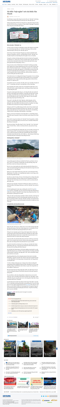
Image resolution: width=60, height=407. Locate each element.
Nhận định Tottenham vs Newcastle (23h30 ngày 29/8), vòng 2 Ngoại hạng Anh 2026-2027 (49, 368)
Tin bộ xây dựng (55, 2)
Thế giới (44, 4)
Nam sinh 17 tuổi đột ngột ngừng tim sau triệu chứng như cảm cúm (13, 373)
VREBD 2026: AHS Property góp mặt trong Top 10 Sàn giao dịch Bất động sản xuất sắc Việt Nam (50, 387)
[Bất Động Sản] (46, 400)
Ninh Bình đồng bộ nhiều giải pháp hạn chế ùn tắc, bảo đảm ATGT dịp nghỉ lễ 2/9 (24, 308)
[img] (23, 34)
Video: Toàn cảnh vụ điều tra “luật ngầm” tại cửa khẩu (23, 330)
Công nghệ (40, 4)
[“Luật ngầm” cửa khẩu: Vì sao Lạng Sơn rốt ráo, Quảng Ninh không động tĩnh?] (12, 325)
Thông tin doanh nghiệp (9, 376)
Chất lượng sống (25, 4)
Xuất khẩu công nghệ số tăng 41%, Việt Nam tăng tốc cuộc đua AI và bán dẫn (12, 368)
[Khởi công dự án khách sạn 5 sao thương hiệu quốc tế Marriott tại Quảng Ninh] (10, 381)
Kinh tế (17, 4)
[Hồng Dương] (8, 16)
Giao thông (13, 4)
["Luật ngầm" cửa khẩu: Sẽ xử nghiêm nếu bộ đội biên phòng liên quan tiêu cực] (34, 325)
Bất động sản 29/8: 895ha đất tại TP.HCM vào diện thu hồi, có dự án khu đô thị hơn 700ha (12, 363)
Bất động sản (43, 2)
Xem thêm (10, 313)
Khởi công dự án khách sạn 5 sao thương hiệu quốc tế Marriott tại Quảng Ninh (9, 387)
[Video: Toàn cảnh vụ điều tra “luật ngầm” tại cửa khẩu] (23, 325)
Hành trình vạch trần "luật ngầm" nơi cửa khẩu (23, 292)
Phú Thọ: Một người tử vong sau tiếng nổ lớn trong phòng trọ (30, 368)
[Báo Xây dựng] (6, 2)
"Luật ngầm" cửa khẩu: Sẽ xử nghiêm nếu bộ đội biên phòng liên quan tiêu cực (34, 330)
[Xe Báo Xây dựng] (54, 400)
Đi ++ (47, 4)
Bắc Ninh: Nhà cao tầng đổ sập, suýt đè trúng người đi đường (50, 354)
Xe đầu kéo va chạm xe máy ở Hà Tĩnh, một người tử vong (36, 354)
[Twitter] (35, 317)
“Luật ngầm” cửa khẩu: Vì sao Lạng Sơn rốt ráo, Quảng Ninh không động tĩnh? (12, 330)
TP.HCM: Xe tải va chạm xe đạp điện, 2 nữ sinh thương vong (10, 354)
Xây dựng (9, 4)
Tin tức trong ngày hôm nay (16, 298)
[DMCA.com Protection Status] (49, 402)
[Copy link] (38, 317)
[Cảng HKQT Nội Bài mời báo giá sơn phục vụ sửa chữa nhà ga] (23, 381)
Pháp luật (20, 4)
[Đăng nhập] (50, 1)
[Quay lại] (7, 317)
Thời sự (5, 4)
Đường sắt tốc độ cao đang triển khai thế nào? (49, 373)
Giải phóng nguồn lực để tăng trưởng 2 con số (19, 303)
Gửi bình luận (36, 335)
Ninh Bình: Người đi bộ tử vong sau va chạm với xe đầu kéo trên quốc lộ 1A (48, 363)
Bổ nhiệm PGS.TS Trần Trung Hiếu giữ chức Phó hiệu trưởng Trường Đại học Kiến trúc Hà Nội (30, 363)
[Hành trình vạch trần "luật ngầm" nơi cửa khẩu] (11, 293)
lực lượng (28, 284)
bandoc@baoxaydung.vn (27, 401)
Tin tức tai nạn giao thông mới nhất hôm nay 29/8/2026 (31, 373)
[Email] (37, 317)
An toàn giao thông (49, 2)
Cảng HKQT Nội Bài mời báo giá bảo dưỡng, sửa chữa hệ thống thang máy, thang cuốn (36, 387)
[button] (56, 349)
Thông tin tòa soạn (53, 396)
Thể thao (36, 4)
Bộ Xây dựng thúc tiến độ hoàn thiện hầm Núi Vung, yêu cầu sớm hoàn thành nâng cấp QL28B (23, 301)
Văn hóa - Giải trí (31, 4)
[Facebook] (33, 317)
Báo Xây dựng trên (11, 317)
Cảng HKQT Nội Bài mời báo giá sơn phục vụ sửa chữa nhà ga (23, 387)
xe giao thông (38, 2)
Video (50, 4)
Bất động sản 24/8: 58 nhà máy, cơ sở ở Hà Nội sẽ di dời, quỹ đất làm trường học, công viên (23, 354)
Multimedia (54, 4)
